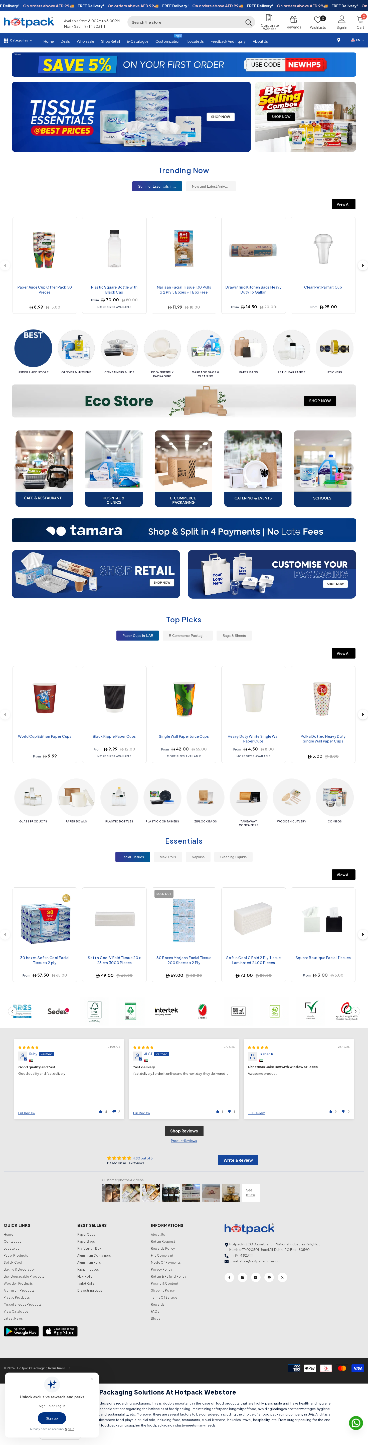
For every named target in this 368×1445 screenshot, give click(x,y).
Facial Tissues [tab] (132, 857)
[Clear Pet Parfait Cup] (323, 249)
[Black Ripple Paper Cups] (114, 698)
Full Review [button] (26, 1113)
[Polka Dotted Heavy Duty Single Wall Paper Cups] (323, 698)
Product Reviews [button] (184, 1141)
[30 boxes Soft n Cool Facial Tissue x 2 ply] (45, 920)
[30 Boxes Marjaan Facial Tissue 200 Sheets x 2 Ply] (184, 920)
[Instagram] (242, 1277)
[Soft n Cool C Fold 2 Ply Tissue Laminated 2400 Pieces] (254, 920)
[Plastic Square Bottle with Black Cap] (114, 249)
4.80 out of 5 (143, 1158)
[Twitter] (282, 1277)
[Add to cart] (69, 247)
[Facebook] (229, 1277)
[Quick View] (69, 235)
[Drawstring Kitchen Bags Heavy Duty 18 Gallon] (254, 249)
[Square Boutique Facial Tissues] (323, 920)
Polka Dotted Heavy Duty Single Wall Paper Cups (323, 738)
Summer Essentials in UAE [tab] (159, 186)
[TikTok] (256, 1277)
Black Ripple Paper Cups (114, 736)
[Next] (363, 265)
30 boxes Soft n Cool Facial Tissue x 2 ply (45, 960)
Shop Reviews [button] (184, 1130)
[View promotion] (131, 117)
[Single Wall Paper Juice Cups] (184, 698)
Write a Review (238, 1160)
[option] (184, 64)
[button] (16, 64)
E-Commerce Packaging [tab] (188, 636)
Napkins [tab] (198, 857)
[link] (22, 1011)
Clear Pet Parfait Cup (323, 287)
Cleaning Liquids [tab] (233, 857)
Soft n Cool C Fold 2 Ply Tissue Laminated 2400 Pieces (253, 960)
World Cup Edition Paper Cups (45, 736)
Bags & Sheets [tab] (234, 636)
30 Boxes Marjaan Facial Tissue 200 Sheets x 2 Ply (184, 960)
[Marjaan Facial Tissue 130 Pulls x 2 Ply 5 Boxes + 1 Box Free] (184, 249)
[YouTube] (269, 1277)
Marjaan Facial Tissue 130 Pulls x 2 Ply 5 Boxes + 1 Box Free (184, 289)
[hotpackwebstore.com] (96, 574)
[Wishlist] (69, 223)
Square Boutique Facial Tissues (323, 957)
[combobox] (184, 22)
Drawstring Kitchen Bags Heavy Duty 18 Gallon (253, 289)
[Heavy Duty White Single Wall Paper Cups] (254, 698)
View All (343, 204)
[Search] (191, 22)
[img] (28, 1047)
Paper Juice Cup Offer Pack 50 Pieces (45, 289)
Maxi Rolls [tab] (168, 857)
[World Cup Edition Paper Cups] (45, 698)
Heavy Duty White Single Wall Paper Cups (254, 738)
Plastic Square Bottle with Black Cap (114, 289)
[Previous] (19, 468)
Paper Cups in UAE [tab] (137, 636)
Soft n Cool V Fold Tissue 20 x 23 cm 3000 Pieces (114, 960)
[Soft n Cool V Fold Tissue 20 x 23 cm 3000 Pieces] (114, 920)
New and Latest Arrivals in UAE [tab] (214, 186)
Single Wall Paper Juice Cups (184, 736)
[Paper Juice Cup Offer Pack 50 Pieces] (45, 249)
